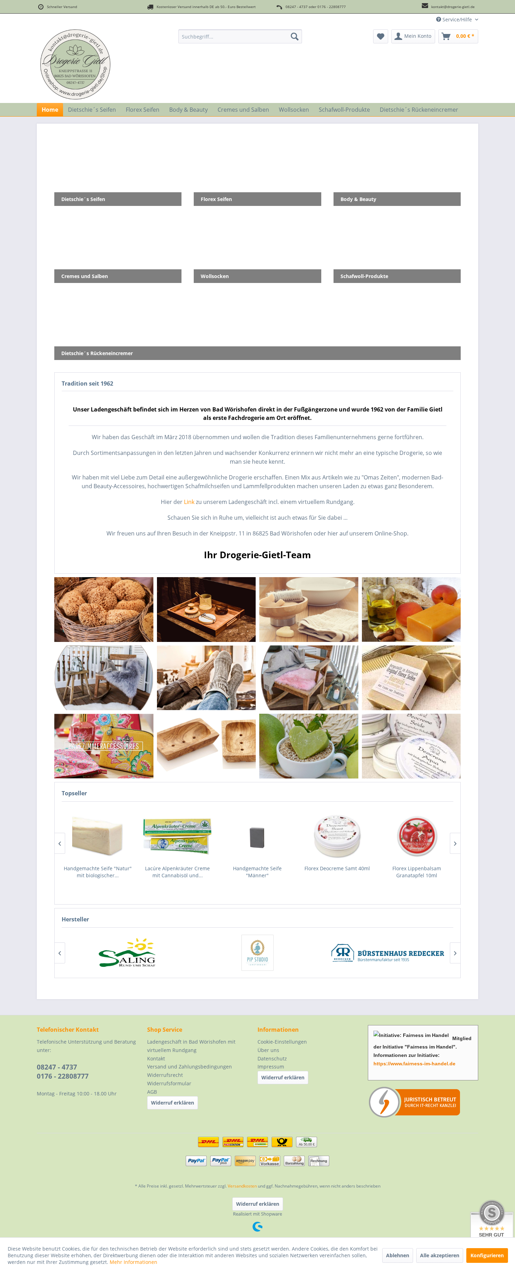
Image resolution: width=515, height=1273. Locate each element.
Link (189, 502)
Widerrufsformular (169, 1083)
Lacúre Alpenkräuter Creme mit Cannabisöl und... (97, 872)
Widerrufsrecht (165, 1075)
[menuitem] (240, 36)
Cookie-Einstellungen (282, 1041)
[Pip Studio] (257, 953)
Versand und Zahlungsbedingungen (189, 1066)
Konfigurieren (487, 1255)
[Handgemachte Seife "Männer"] (177, 836)
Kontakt (156, 1058)
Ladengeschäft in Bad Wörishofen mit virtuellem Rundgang (191, 1045)
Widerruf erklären (172, 1102)
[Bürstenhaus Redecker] (388, 953)
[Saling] (127, 953)
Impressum (271, 1066)
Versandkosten (242, 1186)
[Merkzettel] (380, 36)
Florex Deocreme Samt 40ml (257, 868)
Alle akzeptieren (439, 1255)
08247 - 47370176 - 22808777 (63, 1072)
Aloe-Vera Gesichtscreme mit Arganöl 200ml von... (417, 872)
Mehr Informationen (133, 1262)
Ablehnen (397, 1255)
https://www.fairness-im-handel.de (414, 1063)
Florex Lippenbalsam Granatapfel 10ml (337, 872)
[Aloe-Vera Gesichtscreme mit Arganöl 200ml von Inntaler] (417, 836)
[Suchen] (294, 36)
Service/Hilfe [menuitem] (457, 19)
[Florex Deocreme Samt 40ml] (257, 836)
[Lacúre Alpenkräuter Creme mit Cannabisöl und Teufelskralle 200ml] (97, 836)
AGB (152, 1091)
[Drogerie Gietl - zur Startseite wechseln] (75, 64)
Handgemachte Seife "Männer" (177, 872)
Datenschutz (272, 1058)
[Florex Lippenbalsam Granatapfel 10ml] (337, 836)
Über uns (268, 1050)
